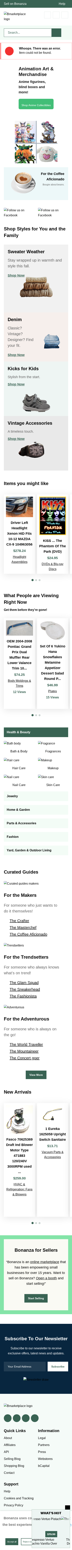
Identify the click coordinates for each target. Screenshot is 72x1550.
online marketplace (44, 1262)
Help (62, 3)
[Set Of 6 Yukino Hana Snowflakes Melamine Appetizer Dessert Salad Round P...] (52, 663)
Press (42, 1452)
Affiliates (10, 1445)
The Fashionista (23, 996)
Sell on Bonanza (15, 3)
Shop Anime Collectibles (36, 105)
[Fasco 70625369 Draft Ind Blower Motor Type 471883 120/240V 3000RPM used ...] (19, 1160)
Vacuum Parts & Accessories (53, 1154)
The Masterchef (23, 927)
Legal (42, 1438)
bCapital (44, 1465)
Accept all (11, 1542)
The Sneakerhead (25, 989)
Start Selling (36, 1298)
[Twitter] (17, 1418)
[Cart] (47, 15)
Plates (52, 691)
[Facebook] (8, 1418)
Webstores (45, 1458)
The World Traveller (26, 1044)
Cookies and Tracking (19, 1498)
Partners (44, 1445)
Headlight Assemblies (19, 559)
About (8, 1438)
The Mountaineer (24, 1051)
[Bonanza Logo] (15, 17)
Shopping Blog (14, 1465)
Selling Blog (12, 1458)
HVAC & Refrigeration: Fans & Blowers (19, 1189)
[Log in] (56, 15)
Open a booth (46, 1278)
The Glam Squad (24, 982)
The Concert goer (25, 1058)
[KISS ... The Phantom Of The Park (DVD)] (52, 534)
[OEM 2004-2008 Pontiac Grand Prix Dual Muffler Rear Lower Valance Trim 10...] (19, 663)
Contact (9, 1472)
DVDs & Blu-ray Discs (52, 566)
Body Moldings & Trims (19, 683)
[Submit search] (56, 32)
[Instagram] (35, 1418)
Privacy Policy (13, 1505)
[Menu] (64, 15)
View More (36, 1074)
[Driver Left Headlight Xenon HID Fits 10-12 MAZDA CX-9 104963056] (19, 534)
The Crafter (19, 921)
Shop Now (16, 275)
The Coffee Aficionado (28, 934)
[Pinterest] (26, 1418)
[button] (32, 580)
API (6, 1452)
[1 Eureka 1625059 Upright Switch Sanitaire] (52, 1160)
